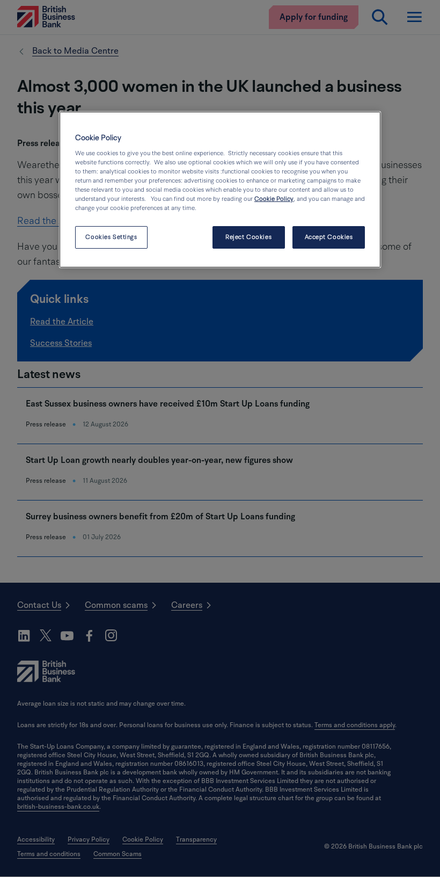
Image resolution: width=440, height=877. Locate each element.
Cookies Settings (111, 237)
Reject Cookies (248, 237)
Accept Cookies (329, 237)
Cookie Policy (274, 199)
